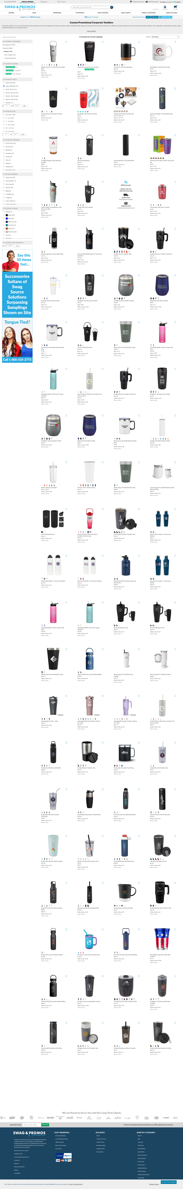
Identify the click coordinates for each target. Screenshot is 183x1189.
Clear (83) (8, 238)
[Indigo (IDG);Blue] (47, 205)
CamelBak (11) (10, 194)
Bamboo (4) (9, 212)
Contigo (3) (9, 197)
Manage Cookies (154, 1184)
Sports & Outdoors (149, 13)
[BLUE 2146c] (81, 65)
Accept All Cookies (169, 1182)
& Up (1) (18, 70)
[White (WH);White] (52, 205)
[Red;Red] (122, 112)
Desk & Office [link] (141, 1152)
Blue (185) (11, 218)
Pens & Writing (103, 13)
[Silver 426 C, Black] (44, 158)
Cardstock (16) (10, 153)
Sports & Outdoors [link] (142, 1155)
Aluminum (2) (9, 146)
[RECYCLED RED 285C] (158, 158)
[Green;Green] (44, 252)
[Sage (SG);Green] (83, 298)
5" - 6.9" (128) (10, 118)
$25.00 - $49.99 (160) (12, 96)
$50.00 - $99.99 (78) (12, 99)
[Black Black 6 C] (44, 298)
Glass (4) (8, 160)
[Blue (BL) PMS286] (151, 298)
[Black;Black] (115, 112)
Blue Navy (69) (12, 222)
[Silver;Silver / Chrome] (127, 112)
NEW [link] (148, 17)
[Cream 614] (44, 112)
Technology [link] (141, 1145)
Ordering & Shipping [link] (60, 1135)
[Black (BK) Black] (119, 298)
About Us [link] (16, 1163)
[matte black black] (78, 158)
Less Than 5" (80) (10, 114)
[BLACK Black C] (115, 65)
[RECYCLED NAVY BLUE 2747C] (153, 158)
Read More (91, 31)
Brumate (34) (9, 187)
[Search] (111, 7)
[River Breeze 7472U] (42, 392)
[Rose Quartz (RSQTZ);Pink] (47, 65)
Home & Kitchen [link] (142, 1158)
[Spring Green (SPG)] (54, 65)
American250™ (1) (11, 181)
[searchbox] (92, 7)
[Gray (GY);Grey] (81, 205)
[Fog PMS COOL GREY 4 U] (78, 392)
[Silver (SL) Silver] (117, 298)
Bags (34, 13)
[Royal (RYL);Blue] (83, 205)
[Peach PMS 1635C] (85, 392)
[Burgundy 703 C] (151, 205)
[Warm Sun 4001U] (44, 392)
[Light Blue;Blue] (117, 112)
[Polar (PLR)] (117, 345)
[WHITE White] (85, 65)
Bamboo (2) (9, 150)
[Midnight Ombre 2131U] (153, 345)
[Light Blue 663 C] (156, 205)
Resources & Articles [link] (19, 1166)
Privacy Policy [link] (100, 1152)
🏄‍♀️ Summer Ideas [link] (165, 17)
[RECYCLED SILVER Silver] (161, 158)
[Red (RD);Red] (127, 252)
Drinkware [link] (140, 1142)
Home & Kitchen (171, 13)
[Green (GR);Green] (117, 252)
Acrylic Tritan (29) (11, 143)
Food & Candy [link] (141, 1165)
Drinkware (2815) (8, 48)
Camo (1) (8, 235)
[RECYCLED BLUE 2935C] (151, 158)
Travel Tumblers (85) (10, 58)
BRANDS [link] (154, 17)
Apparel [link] (140, 1135)
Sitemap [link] (16, 1170)
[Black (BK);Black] (49, 65)
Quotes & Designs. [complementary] (91, 17)
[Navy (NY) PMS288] (122, 298)
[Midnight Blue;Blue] (122, 252)
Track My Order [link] (100, 1142)
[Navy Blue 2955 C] (122, 65)
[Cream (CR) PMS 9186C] (83, 392)
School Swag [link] (141, 1178)
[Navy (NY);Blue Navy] (56, 65)
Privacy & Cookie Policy (75, 1184)
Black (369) (11, 215)
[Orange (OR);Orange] (124, 252)
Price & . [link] (31, 17)
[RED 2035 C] (85, 112)
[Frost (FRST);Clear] (44, 65)
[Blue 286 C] (81, 112)
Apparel (11, 13)
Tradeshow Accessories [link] (143, 1174)
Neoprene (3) (9, 166)
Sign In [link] (98, 1135)
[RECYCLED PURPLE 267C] (156, 158)
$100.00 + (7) (9, 103)
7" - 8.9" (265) (10, 121)
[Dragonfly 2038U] (151, 345)
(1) (17, 67)
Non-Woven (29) (10, 170)
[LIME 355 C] (88, 112)
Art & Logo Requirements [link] (61, 1139)
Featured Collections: (152, 17)
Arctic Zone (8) (10, 184)
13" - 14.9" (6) (10, 128)
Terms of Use (58, 1148)
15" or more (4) (10, 131)
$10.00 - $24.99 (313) (12, 93)
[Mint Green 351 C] (119, 65)
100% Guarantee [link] (59, 1142)
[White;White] (124, 112)
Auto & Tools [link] (141, 1161)
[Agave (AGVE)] (42, 205)
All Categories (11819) (9, 45)
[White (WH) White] (124, 298)
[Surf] (54, 205)
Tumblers (99, 37)
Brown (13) (11, 228)
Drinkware (57, 13)
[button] (10, 1)
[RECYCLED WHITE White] (163, 158)
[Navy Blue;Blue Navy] (119, 112)
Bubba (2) (8, 191)
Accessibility (17, 1173)
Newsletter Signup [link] (101, 1145)
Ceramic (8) (9, 156)
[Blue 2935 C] (47, 298)
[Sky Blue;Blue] (52, 65)
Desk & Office (125, 13)
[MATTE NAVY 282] (81, 158)
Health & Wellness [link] (142, 1168)
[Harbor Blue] (56, 205)
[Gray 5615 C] (153, 205)
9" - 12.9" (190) (10, 124)
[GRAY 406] (47, 112)
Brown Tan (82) (12, 232)
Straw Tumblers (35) (10, 55)
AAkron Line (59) (10, 177)
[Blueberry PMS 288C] (81, 392)
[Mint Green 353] (49, 112)
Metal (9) (8, 163)
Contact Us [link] (17, 1160)
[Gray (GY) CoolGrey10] (115, 298)
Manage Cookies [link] (101, 1148)
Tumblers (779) (8, 51)
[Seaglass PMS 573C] (88, 392)
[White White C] (124, 65)
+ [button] (3, 41)
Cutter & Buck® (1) (11, 204)
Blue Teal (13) (12, 225)
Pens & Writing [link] (141, 1148)
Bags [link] (139, 1139)
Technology (80, 13)
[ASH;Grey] (42, 65)
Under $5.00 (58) (10, 83)
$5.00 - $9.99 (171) (11, 89)
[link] (137, 1)
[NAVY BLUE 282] (52, 112)
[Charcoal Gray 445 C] (117, 65)
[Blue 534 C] (161, 205)
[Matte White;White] (83, 158)
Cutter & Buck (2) (10, 201)
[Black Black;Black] (78, 65)
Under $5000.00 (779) (12, 86)
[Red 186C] (83, 65)
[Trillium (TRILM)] (49, 205)
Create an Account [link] (101, 1139)
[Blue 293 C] (47, 345)
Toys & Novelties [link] (142, 1171)
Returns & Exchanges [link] (60, 1145)
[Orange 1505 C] (83, 112)
